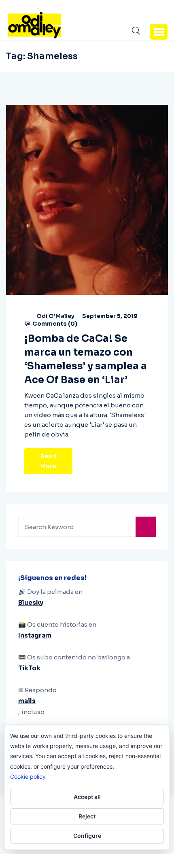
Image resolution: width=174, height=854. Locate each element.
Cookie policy (28, 776)
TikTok (29, 668)
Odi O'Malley (55, 316)
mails (27, 701)
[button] (159, 31)
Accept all (87, 796)
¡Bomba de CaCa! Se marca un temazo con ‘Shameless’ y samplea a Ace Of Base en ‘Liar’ (85, 359)
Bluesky (30, 602)
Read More (48, 461)
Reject (87, 816)
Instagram (34, 635)
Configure (87, 835)
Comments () (54, 323)
